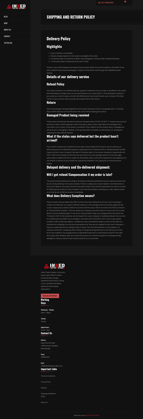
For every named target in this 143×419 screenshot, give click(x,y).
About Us (7, 29)
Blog (6, 16)
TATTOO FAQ (8, 42)
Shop (6, 23)
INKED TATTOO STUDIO (92, 415)
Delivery (44, 388)
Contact (7, 36)
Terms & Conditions (48, 376)
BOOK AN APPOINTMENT (50, 296)
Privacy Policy (46, 382)
